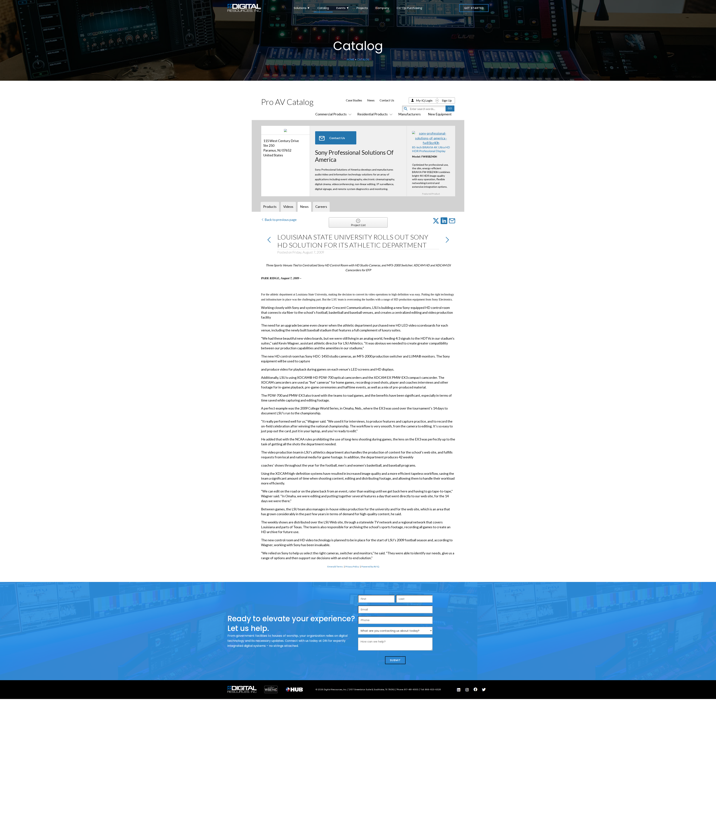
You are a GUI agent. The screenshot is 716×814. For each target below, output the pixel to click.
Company (382, 8)
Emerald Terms (335, 566)
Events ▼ (342, 8)
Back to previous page (280, 220)
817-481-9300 (411, 689)
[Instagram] (467, 689)
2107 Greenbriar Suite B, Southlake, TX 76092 (372, 689)
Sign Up (447, 100)
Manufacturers (409, 114)
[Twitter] (484, 689)
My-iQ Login (424, 100)
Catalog (323, 8)
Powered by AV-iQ (370, 566)
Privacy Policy (352, 566)
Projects (362, 8)
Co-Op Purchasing (409, 8)
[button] (474, 8)
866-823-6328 (433, 689)
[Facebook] (475, 689)
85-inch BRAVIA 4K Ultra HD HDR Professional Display (431, 148)
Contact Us (387, 100)
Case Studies (354, 100)
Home (350, 59)
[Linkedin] (458, 689)
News (371, 100)
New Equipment (440, 114)
